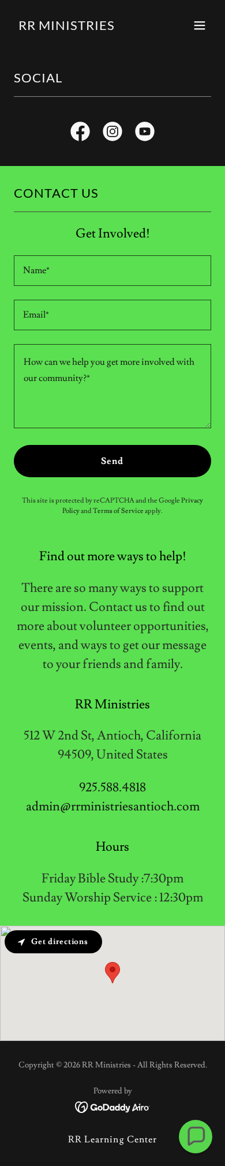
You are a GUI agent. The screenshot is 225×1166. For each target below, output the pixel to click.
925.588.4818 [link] (112, 787)
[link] (66, 27)
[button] (199, 25)
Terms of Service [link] (118, 511)
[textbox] (112, 270)
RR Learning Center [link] (112, 1139)
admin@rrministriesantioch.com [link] (113, 806)
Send (112, 461)
